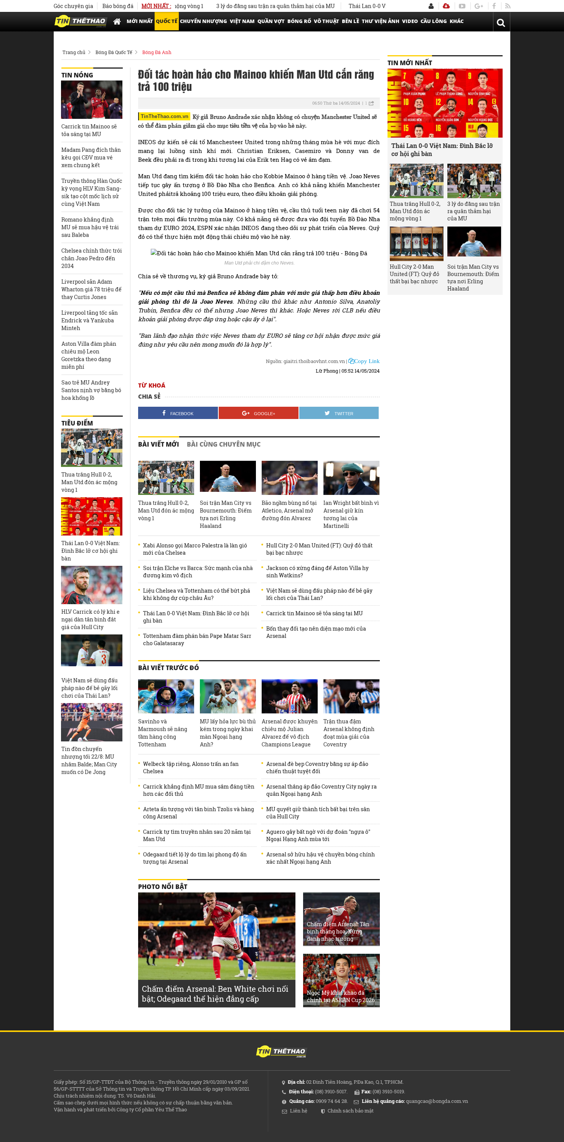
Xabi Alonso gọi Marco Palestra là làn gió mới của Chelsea (195, 549)
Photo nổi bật (162, 886)
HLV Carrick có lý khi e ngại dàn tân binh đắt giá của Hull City (90, 619)
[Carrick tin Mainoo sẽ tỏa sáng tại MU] (91, 100)
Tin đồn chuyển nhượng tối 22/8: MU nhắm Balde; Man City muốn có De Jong (89, 760)
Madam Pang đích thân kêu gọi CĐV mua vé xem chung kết (91, 157)
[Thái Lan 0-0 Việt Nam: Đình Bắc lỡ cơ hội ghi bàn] (91, 516)
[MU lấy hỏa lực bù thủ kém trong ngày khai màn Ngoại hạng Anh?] (228, 696)
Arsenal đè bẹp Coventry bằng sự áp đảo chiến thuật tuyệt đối (317, 767)
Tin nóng (77, 75)
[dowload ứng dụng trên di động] (446, 6)
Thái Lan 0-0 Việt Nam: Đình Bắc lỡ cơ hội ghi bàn (196, 617)
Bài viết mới (158, 444)
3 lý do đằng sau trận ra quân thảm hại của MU (255, 6)
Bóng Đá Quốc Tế (114, 52)
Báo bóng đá (118, 6)
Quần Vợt (271, 21)
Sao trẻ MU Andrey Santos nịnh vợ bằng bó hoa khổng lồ (91, 390)
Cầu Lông (434, 21)
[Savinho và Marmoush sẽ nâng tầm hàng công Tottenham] (166, 696)
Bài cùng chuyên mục (224, 444)
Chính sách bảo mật (351, 1110)
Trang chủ (74, 52)
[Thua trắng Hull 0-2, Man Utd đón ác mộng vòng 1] (166, 478)
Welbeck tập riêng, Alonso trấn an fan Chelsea (191, 767)
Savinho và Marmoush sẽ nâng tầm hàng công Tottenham (162, 733)
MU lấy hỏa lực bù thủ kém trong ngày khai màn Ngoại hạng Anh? (228, 733)
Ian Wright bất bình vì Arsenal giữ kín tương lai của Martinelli (351, 514)
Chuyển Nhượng (203, 21)
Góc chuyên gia (73, 6)
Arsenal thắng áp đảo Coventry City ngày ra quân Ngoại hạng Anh (321, 790)
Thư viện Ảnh (380, 21)
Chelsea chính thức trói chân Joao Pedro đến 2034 (91, 258)
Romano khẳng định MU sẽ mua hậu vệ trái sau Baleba (90, 227)
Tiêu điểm (77, 423)
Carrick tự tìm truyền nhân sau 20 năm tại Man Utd (197, 835)
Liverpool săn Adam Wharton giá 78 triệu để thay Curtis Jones (91, 289)
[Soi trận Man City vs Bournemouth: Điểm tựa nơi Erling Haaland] (228, 478)
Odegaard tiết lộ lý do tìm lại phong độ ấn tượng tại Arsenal (195, 858)
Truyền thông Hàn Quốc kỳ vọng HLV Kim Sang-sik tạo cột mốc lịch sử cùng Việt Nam (91, 192)
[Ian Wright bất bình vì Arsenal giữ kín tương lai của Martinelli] (351, 478)
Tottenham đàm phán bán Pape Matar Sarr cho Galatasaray (197, 639)
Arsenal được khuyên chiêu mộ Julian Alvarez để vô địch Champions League (290, 733)
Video (410, 21)
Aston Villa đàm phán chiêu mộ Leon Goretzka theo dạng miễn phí (88, 355)
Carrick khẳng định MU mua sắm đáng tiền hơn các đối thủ (198, 790)
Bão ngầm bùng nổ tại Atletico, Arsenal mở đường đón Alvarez (289, 510)
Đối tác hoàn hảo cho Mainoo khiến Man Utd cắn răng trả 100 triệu (256, 79)
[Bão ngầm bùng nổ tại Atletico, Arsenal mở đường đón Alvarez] (290, 478)
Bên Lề (350, 21)
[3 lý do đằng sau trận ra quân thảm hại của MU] (474, 181)
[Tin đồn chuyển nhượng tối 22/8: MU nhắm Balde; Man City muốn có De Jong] (91, 722)
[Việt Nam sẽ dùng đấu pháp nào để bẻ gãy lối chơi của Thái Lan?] (91, 653)
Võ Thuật (326, 21)
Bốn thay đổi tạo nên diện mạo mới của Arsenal (316, 632)
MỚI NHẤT (140, 21)
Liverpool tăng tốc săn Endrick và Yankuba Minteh (89, 320)
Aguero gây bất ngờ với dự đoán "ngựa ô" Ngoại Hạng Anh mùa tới (318, 835)
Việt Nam (242, 21)
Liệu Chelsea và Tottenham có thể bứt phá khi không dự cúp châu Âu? (196, 594)
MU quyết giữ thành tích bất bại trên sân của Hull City (318, 812)
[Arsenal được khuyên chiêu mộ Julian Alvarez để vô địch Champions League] (290, 696)
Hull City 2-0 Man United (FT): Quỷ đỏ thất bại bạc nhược (319, 549)
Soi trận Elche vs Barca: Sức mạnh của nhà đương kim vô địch (198, 571)
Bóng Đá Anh (157, 52)
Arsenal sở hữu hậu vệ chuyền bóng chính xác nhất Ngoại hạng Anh (320, 858)
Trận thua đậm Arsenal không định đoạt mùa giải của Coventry (348, 733)
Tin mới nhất (410, 63)
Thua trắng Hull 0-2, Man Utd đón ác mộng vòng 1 (166, 510)
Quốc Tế (166, 21)
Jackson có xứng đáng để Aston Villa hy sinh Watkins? (317, 571)
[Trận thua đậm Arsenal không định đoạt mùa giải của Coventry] (351, 696)
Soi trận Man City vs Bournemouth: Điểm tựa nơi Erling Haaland (226, 514)
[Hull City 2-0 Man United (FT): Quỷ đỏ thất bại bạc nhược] (417, 244)
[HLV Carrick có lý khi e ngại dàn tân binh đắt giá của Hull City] (91, 585)
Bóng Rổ (299, 21)
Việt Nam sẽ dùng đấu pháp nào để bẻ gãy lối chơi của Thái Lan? (319, 594)
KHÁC (456, 21)
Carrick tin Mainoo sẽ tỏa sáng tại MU (314, 613)
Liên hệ (298, 1110)
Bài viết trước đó (168, 668)
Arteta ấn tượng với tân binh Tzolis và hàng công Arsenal (198, 812)
